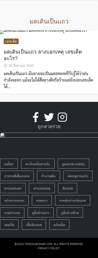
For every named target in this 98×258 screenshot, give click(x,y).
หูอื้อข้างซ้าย (70, 212)
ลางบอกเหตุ (42, 187)
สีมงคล (67, 187)
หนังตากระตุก (14, 200)
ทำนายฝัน (48, 175)
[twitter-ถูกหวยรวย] (49, 117)
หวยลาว (41, 200)
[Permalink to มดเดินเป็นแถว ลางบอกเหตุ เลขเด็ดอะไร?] (43, 31)
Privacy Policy (49, 248)
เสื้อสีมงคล (34, 224)
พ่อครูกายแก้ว (78, 175)
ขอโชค (9, 163)
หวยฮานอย (12, 212)
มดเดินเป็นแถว (49, 21)
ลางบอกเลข (12, 187)
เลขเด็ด (11, 41)
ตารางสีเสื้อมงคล (16, 175)
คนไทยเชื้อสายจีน (37, 163)
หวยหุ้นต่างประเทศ (72, 200)
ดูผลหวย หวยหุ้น (73, 163)
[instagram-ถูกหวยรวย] (62, 117)
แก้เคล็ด (59, 224)
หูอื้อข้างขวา (40, 212)
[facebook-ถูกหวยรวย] (35, 117)
